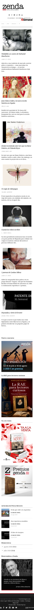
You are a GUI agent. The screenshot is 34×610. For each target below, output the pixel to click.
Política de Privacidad (13, 601)
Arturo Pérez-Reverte (8, 316)
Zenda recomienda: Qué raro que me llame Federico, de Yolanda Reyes (16, 147)
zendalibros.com (6, 151)
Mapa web (15, 603)
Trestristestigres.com (24, 599)
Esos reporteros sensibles (19, 521)
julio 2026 (7, 551)
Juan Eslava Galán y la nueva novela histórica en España (14, 102)
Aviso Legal (3, 601)
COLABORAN (11, 18)
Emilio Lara (5, 106)
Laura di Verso (6, 59)
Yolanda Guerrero (6, 192)
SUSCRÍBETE (19, 18)
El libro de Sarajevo (17, 532)
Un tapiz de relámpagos (9, 189)
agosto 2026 (8, 547)
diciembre (14, 23)
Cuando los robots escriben (10, 230)
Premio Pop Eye (21, 605)
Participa (27, 601)
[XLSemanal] (27, 19)
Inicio (2, 23)
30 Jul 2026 (14, 526)
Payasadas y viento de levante (11, 313)
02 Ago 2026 (14, 515)
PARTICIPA (27, 18)
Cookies (22, 601)
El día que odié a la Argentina (20, 510)
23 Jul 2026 (14, 537)
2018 (8, 23)
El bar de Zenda (15, 512)
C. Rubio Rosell (6, 233)
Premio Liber (12, 605)
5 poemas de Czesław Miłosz (11, 272)
